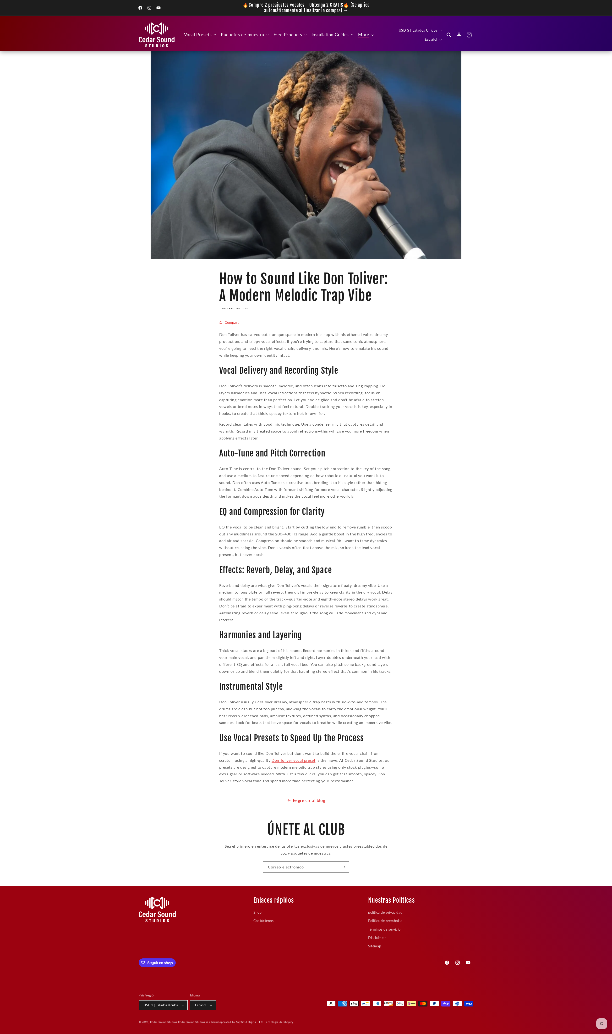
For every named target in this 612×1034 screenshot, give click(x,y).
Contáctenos (263, 921)
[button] (199, 34)
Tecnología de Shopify (279, 1021)
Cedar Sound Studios (163, 1021)
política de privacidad (385, 912)
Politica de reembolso (385, 921)
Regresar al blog (309, 800)
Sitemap (374, 946)
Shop (257, 912)
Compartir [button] (233, 322)
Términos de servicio (384, 929)
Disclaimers (377, 938)
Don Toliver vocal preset (293, 760)
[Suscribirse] (343, 867)
